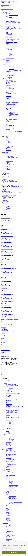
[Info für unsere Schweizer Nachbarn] (2, 346)
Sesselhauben (11, 113)
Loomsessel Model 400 (7, 301)
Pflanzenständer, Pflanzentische (12, 47)
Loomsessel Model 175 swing (9, 268)
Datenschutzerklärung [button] (7, 549)
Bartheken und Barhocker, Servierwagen (14, 35)
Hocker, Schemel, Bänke (11, 42)
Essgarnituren (9, 62)
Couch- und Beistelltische (11, 21)
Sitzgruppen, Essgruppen (11, 128)
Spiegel (7, 43)
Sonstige (8, 169)
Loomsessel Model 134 (7, 236)
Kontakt (10, 1)
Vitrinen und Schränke (11, 27)
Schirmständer (9, 163)
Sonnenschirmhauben (13, 114)
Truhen (7, 48)
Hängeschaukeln (9, 40)
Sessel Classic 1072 (6, 223)
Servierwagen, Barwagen (11, 119)
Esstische (8, 61)
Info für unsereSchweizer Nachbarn (5, 349)
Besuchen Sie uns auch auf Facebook (5, 355)
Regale (7, 32)
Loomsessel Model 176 (7, 255)
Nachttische (8, 72)
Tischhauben (11, 118)
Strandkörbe (8, 150)
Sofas (7, 16)
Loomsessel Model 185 (7, 294)
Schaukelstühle (9, 34)
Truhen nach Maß (10, 88)
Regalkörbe (8, 85)
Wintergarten (6, 136)
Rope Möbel (8, 108)
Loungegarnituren (10, 126)
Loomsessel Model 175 (7, 249)
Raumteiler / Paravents (11, 13)
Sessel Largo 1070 (6, 288)
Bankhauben (11, 110)
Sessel (7, 20)
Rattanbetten (11, 66)
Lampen (8, 44)
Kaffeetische (8, 29)
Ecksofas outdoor (12, 125)
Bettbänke (8, 74)
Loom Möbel (9, 49)
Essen (4, 59)
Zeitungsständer (9, 161)
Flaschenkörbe (9, 168)
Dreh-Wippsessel (9, 37)
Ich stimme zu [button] (14, 552)
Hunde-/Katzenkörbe (10, 164)
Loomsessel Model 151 (7, 281)
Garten (4, 99)
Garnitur (10, 54)
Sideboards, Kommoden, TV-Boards (14, 28)
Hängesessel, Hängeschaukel (12, 102)
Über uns (2, 341)
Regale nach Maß (10, 92)
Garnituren (8, 145)
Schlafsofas (8, 26)
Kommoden (8, 96)
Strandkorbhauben (13, 115)
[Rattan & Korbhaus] (5, 2)
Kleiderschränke (9, 77)
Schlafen (5, 64)
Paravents (8, 82)
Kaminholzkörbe (9, 156)
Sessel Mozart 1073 (6, 262)
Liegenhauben (12, 112)
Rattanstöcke (8, 87)
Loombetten (11, 69)
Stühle (7, 60)
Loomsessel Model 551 (7, 242)
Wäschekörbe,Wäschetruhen (12, 157)
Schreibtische (9, 33)
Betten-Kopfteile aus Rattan (15, 70)
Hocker (7, 103)
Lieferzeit (3, 333)
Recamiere (8, 148)
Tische (7, 97)
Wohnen (5, 12)
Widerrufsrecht (4, 329)
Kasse (2, 1)
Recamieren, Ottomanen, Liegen (13, 22)
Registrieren (6, 1)
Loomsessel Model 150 (7, 275)
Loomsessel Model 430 (7, 314)
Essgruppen (8, 142)
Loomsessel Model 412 (7, 307)
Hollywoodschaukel (10, 104)
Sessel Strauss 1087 (6, 229)
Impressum (3, 328)
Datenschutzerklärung (5, 325)
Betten (10, 50)
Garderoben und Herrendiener (12, 39)
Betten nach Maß (9, 91)
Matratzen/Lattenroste (10, 75)
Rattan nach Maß (7, 78)
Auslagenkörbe (9, 80)
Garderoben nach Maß (11, 81)
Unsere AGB (3, 327)
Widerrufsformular (4, 330)
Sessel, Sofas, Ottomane (11, 93)
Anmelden (14, 1)
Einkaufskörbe (9, 154)
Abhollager (3, 342)
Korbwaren (5, 152)
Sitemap (2, 339)
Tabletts (7, 162)
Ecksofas (11, 17)
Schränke (8, 98)
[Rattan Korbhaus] (3, 352)
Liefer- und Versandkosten (6, 324)
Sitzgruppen (8, 24)
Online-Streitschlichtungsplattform (8, 331)
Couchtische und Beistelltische (15, 131)
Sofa (10, 53)
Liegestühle (8, 129)
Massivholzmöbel (10, 58)
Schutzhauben (9, 109)
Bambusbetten (12, 67)
